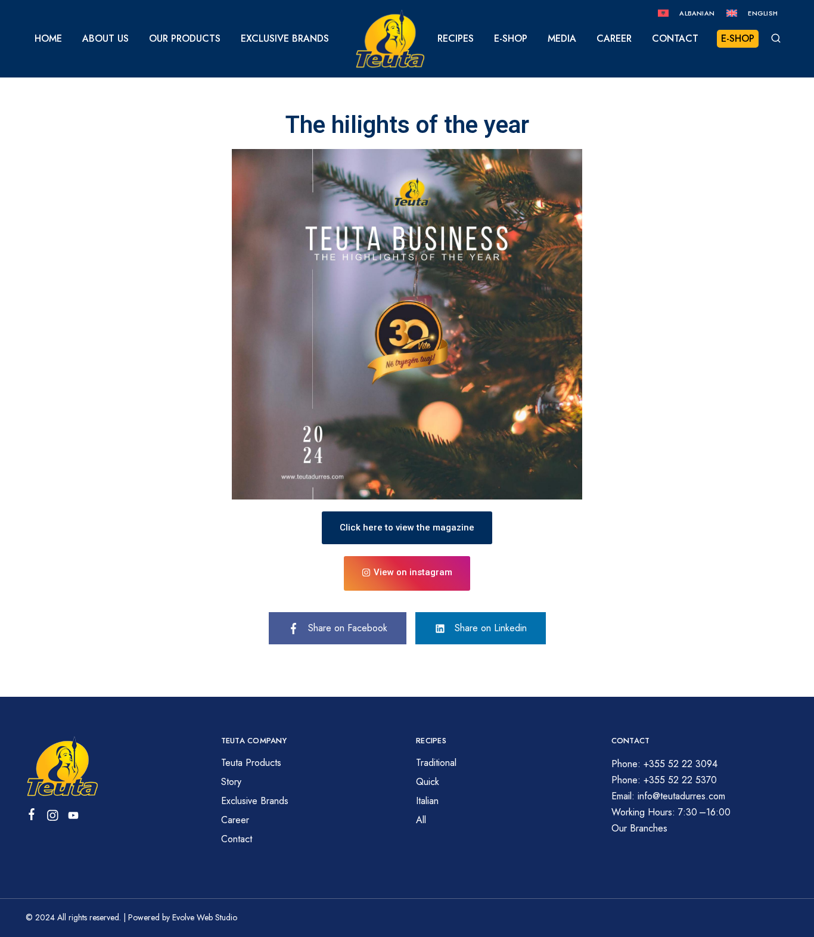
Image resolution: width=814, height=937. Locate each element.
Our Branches (639, 828)
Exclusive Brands (285, 38)
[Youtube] (73, 818)
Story (231, 782)
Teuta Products (251, 763)
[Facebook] (31, 817)
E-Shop (510, 38)
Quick (427, 782)
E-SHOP (737, 38)
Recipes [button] (455, 38)
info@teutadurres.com (681, 796)
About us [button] (105, 38)
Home (48, 38)
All (421, 820)
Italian (427, 801)
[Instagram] (52, 818)
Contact (675, 38)
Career (614, 38)
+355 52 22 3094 (680, 764)
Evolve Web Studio (204, 917)
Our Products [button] (184, 38)
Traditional (436, 763)
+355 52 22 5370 (680, 780)
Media (562, 38)
